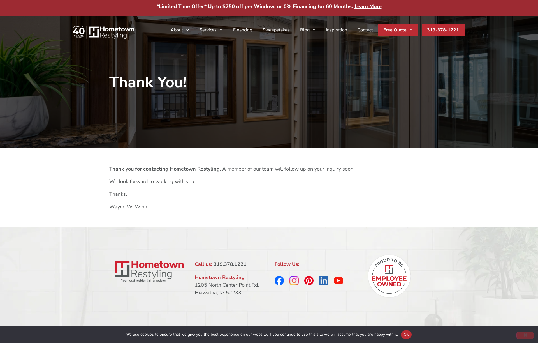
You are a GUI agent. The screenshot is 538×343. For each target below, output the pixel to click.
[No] (525, 335)
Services (208, 30)
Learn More (368, 6)
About (177, 30)
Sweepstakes (276, 30)
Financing (242, 30)
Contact (365, 30)
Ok (406, 334)
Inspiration (336, 30)
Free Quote (395, 30)
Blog (305, 30)
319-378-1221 (443, 30)
